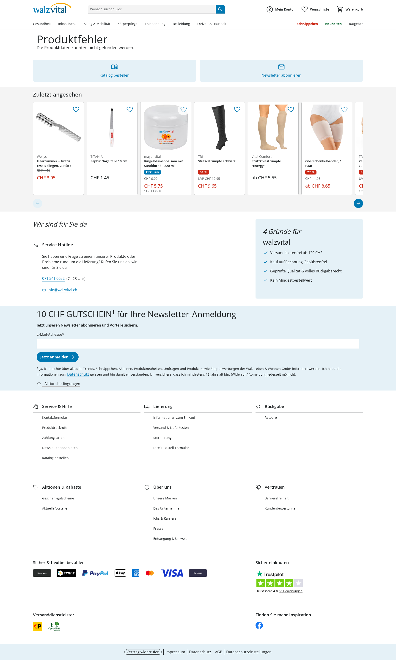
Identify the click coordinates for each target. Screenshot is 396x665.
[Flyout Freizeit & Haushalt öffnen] (228, 24)
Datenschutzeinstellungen (249, 651)
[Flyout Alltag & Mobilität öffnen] (112, 24)
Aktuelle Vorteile (54, 508)
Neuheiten (333, 24)
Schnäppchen (307, 24)
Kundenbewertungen (281, 508)
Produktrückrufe (54, 427)
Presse (158, 528)
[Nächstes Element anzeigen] (358, 203)
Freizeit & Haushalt (211, 24)
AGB (218, 651)
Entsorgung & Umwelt (170, 538)
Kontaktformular (54, 417)
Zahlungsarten (53, 437)
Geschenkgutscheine (58, 498)
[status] (151, 9)
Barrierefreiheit (277, 498)
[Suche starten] (220, 9)
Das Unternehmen (167, 508)
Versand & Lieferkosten (171, 427)
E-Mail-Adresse (49, 334)
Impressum (175, 651)
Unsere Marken (165, 498)
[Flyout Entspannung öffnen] (167, 24)
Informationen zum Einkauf (174, 417)
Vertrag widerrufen (143, 651)
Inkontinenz (67, 24)
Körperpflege (128, 24)
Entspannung (155, 24)
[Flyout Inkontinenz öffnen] (78, 24)
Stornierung (162, 437)
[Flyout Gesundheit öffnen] (53, 24)
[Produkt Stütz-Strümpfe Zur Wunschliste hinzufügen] (237, 109)
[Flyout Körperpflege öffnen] (139, 24)
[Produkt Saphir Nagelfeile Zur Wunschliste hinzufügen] (129, 109)
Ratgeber (356, 24)
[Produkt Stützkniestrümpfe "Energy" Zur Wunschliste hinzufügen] (291, 109)
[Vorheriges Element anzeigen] (37, 203)
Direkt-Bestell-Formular (171, 448)
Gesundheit (42, 24)
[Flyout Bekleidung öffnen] (192, 24)
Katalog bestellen (55, 458)
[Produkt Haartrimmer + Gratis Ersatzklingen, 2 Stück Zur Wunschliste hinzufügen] (76, 109)
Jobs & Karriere (164, 518)
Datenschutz (78, 374)
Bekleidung (181, 24)
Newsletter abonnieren (60, 448)
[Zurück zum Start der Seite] (390, 631)
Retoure (271, 417)
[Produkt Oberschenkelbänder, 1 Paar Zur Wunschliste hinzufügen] (344, 109)
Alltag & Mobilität (97, 24)
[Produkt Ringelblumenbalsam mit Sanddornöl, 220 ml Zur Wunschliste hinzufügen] (183, 109)
